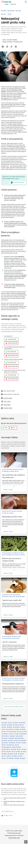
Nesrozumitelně (12, 343)
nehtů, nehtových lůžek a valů (8, 104)
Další (9, 14)
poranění (11, 10)
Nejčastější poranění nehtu (12, 517)
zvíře (11, 722)
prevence (13, 596)
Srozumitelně (12, 339)
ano (6, 427)
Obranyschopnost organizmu (13, 684)
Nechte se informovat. (19, 805)
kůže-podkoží (6, 749)
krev (5, 554)
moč (18, 745)
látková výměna (17, 636)
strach (14, 511)
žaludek (10, 727)
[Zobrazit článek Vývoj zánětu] (14, 460)
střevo (4, 731)
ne (14, 427)
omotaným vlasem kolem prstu (14, 124)
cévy (4, 756)
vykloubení (17, 727)
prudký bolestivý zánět (19, 86)
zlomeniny (11, 513)
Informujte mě (8, 815)
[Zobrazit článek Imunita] (14, 668)
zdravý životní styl (8, 678)
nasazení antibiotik (20, 293)
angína (17, 758)
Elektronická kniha (18, 182)
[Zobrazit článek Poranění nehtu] (14, 501)
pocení (21, 469)
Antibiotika (8, 214)
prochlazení (20, 736)
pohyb (23, 596)
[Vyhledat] (26, 1)
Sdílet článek (7, 401)
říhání (17, 733)
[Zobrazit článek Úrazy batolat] (14, 585)
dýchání (11, 753)
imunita (16, 469)
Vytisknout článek (15, 46)
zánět (4, 10)
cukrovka (22, 753)
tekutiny (23, 729)
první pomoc (17, 594)
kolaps (24, 749)
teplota (10, 469)
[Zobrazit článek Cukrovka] (14, 627)
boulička (15, 756)
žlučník (16, 722)
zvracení (23, 554)
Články (6, 4)
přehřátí (12, 738)
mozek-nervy (11, 745)
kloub (4, 751)
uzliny (19, 10)
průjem (13, 736)
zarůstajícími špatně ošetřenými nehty (17, 306)
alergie (12, 471)
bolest (4, 758)
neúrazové (12, 742)
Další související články (14, 706)
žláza (4, 725)
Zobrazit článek (8, 489)
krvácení (20, 511)
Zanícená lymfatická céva (14, 258)
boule (21, 756)
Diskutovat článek (2, 46)
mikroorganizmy (8, 553)
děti (19, 596)
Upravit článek (11, 46)
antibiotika (6, 471)
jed (14, 751)
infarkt (18, 751)
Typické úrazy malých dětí (11, 600)
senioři (12, 733)
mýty (4, 745)
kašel (9, 751)
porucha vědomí (7, 638)
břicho (9, 756)
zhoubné (10, 725)
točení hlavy (10, 729)
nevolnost (16, 554)
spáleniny (5, 733)
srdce (25, 731)
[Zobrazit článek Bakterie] (14, 543)
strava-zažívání (7, 636)
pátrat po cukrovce (17, 130)
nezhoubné (23, 740)
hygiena (10, 554)
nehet (5, 511)
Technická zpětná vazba (14, 838)
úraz (4, 14)
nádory (24, 742)
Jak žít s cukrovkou (9, 642)
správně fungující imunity (17, 146)
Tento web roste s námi (15, 833)
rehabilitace (24, 733)
